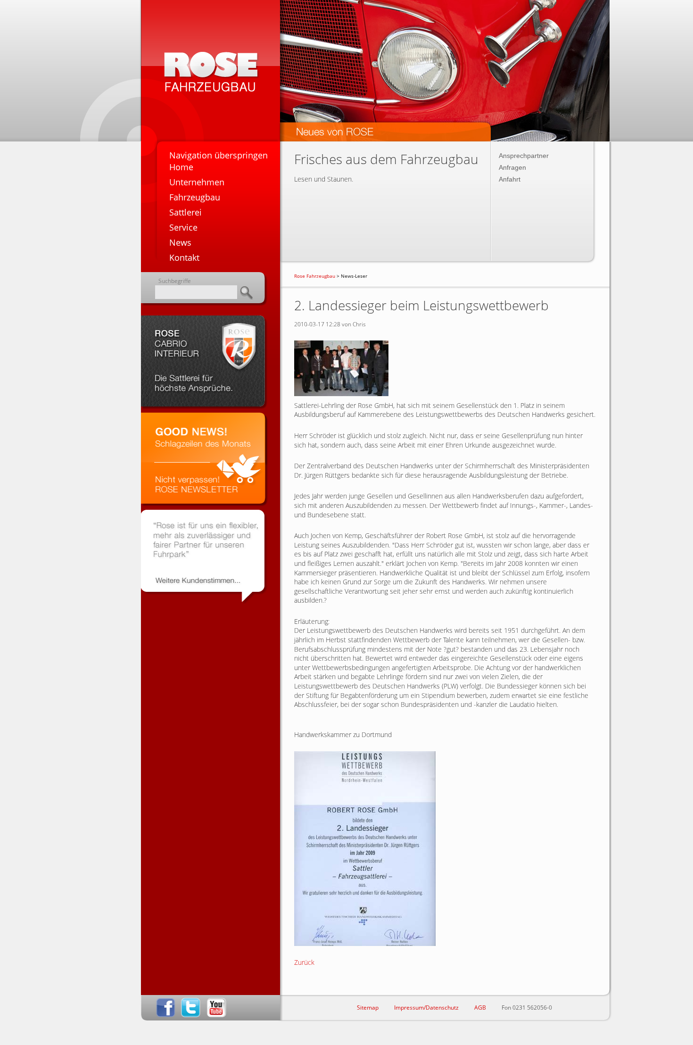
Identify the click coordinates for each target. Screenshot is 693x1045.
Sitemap (368, 1008)
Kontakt (184, 257)
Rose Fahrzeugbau (314, 276)
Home (181, 167)
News (180, 242)
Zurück (304, 962)
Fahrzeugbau (194, 197)
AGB (480, 1008)
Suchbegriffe (174, 281)
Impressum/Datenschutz (426, 1008)
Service (183, 227)
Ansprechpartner (524, 155)
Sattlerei (185, 212)
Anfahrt (509, 179)
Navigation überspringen (218, 155)
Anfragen (512, 167)
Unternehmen (196, 182)
